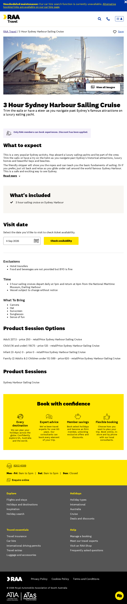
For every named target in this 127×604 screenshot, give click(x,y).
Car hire (11, 540)
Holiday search (15, 514)
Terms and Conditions (86, 579)
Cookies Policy (60, 579)
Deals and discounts (82, 518)
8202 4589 (20, 465)
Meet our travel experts (84, 540)
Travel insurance (16, 536)
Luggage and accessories (21, 555)
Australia (75, 509)
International (77, 504)
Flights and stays (17, 499)
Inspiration (13, 509)
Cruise (74, 514)
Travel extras (14, 550)
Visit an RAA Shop (81, 545)
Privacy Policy (39, 579)
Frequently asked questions (86, 550)
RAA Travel (10, 31)
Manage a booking (80, 536)
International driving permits (24, 545)
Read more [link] (10, 175)
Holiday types (78, 499)
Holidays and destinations (22, 504)
